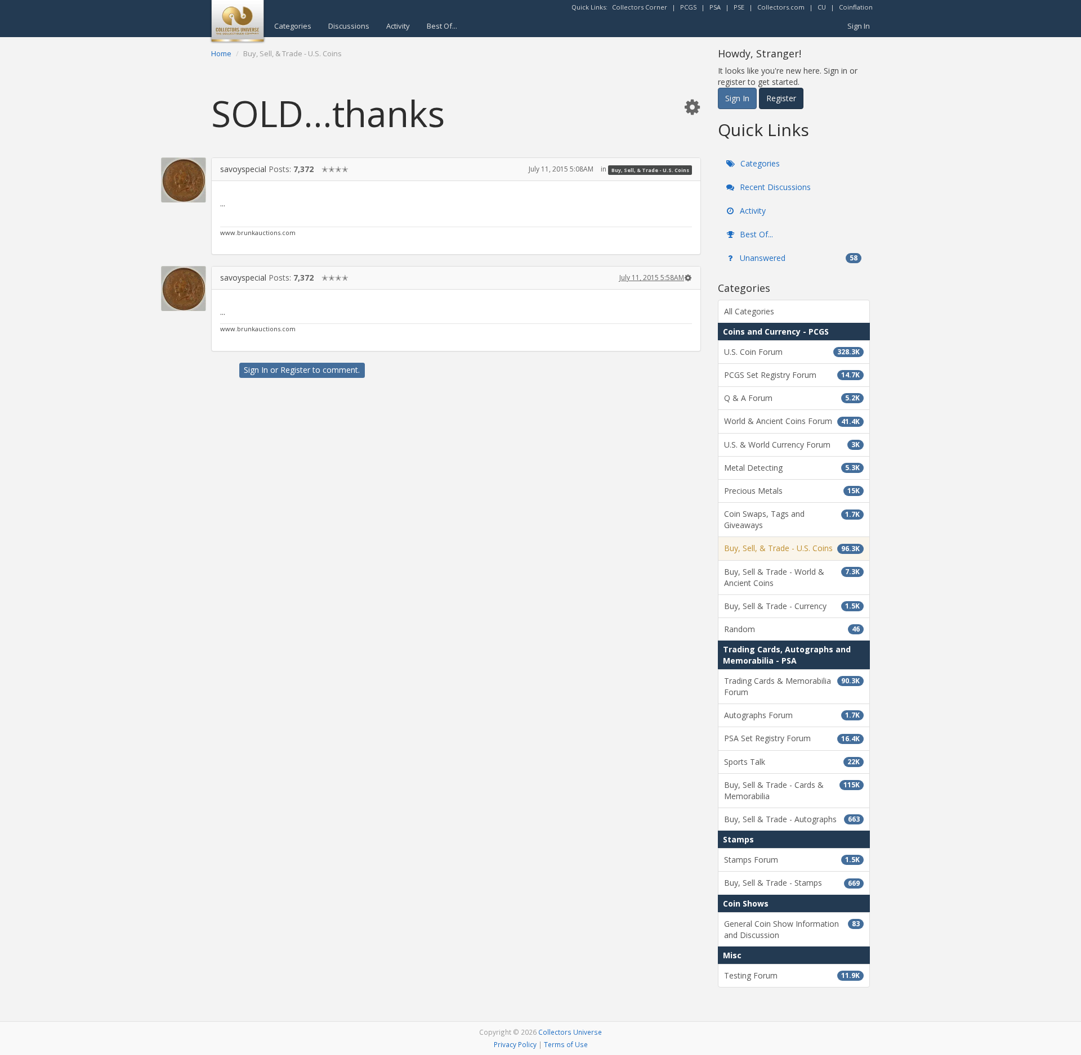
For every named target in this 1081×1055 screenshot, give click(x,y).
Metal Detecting (792, 467)
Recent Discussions (774, 187)
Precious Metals (792, 490)
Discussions (348, 26)
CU (822, 7)
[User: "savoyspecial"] (183, 179)
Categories (292, 26)
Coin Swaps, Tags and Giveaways (792, 519)
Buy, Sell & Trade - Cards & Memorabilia (792, 790)
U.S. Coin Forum (792, 351)
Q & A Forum (792, 398)
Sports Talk (792, 761)
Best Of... (442, 26)
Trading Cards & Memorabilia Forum (792, 686)
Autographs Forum (792, 715)
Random (792, 629)
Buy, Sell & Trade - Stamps (792, 882)
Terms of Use (566, 1044)
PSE (739, 7)
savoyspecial (243, 169)
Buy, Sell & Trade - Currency (792, 606)
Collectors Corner (639, 7)
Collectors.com (781, 7)
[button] (692, 106)
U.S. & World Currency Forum (792, 444)
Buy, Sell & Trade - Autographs (792, 819)
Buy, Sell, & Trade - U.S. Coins (650, 169)
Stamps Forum (792, 859)
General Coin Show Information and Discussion (792, 929)
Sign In (858, 26)
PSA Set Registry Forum (792, 738)
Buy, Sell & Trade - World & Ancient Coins (792, 577)
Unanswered (797, 258)
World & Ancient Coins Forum (792, 421)
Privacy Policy (515, 1044)
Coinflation (856, 7)
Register (295, 369)
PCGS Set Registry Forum (792, 374)
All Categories (749, 311)
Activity (398, 26)
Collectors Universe (570, 1031)
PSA (715, 7)
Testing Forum (792, 975)
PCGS (688, 7)
